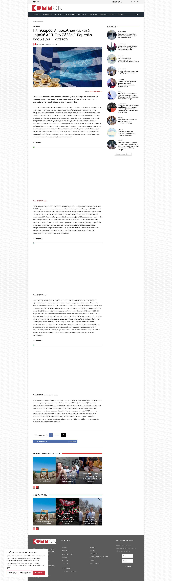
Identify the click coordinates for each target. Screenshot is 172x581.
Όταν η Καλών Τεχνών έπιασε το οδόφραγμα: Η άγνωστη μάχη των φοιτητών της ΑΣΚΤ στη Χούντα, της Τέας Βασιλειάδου (128, 108)
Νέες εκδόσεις (122, 103)
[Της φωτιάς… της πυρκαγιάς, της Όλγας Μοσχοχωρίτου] (90, 511)
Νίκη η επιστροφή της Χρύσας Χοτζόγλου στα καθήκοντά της (67, 480)
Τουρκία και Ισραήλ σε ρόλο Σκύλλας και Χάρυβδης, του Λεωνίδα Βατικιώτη (127, 48)
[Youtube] (137, 1)
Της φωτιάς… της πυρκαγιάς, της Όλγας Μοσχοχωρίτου (91, 521)
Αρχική (35, 21)
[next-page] (37, 487)
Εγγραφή (128, 566)
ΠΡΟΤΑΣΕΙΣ (121, 79)
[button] (136, 14)
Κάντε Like (73, 441)
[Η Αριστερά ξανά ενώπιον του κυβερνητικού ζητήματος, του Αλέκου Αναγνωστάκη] (112, 83)
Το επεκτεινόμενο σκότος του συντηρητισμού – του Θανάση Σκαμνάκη (127, 36)
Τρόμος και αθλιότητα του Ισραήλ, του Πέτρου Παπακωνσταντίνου (127, 121)
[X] (134, 1)
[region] (26, 563)
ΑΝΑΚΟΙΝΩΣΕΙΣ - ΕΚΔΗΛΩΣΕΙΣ (67, 475)
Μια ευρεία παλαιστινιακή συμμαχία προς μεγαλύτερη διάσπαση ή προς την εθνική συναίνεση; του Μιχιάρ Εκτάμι (128, 146)
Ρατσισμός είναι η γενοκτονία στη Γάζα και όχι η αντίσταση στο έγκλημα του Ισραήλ (91, 479)
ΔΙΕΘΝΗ (120, 91)
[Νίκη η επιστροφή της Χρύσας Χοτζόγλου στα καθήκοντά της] (67, 470)
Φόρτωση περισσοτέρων (122, 154)
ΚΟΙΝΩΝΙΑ (40, 21)
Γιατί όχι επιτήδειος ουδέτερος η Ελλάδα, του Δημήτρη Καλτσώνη (127, 133)
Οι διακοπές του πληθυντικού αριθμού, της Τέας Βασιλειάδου (44, 480)
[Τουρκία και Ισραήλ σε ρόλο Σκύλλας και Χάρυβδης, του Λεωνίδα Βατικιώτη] (112, 47)
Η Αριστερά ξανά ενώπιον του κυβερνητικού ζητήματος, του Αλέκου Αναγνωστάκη (127, 84)
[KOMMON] (34, 44)
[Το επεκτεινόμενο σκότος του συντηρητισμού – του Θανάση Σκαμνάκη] (112, 35)
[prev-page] (34, 487)
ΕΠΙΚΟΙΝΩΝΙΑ (117, 2)
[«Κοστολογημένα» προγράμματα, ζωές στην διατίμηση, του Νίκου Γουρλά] (112, 59)
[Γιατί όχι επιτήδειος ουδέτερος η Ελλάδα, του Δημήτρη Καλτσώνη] (112, 132)
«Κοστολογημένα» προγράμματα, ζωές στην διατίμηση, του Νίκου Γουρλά (128, 60)
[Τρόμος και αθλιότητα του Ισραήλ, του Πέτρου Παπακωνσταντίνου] (112, 120)
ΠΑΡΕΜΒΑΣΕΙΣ (67, 513)
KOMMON (41, 44)
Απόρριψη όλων (25, 573)
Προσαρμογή (12, 573)
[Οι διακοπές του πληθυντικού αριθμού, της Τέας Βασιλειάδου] (44, 470)
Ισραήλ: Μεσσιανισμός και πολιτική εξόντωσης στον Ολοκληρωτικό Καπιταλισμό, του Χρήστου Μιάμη (128, 96)
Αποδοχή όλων (39, 573)
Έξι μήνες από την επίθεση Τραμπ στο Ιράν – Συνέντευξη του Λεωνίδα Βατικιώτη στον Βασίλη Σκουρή (67, 519)
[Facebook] (131, 1)
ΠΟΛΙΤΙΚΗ (43, 475)
